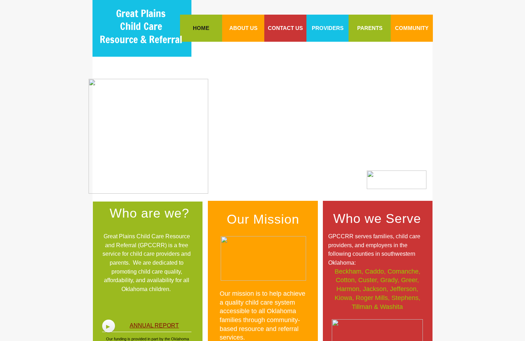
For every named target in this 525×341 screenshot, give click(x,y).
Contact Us (285, 28)
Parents (369, 28)
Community (412, 28)
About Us (243, 28)
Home (201, 28)
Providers (328, 28)
